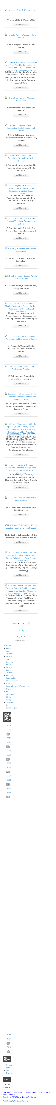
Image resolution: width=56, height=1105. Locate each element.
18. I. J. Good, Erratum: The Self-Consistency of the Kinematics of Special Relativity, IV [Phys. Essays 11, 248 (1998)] (21, 566)
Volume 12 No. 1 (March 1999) (21, 20)
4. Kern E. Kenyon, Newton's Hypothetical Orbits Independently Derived (21, 138)
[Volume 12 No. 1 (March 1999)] (21, 10)
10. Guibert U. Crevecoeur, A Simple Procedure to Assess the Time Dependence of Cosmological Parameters (21, 317)
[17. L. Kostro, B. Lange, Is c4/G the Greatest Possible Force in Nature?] (21, 526)
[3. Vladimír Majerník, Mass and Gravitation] (21, 99)
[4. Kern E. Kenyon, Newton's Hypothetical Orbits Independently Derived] (21, 128)
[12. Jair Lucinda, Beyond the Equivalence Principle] (21, 367)
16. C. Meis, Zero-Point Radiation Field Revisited (21, 508)
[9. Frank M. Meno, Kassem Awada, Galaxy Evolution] (21, 277)
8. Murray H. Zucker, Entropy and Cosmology (21, 259)
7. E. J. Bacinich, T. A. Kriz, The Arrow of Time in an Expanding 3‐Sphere (21, 231)
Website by (7, 1101)
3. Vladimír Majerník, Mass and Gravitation (21, 108)
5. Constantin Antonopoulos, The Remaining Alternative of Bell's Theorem (21, 168)
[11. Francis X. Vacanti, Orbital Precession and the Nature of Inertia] (21, 337)
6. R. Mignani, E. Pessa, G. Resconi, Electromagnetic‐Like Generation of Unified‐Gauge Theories (21, 199)
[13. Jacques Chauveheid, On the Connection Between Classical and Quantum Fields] (21, 396)
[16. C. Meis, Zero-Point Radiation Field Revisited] (21, 499)
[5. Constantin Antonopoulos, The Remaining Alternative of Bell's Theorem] (21, 158)
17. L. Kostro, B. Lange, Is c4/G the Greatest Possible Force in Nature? (21, 536)
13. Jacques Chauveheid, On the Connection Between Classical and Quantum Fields (21, 406)
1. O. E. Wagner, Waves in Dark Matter (21, 46)
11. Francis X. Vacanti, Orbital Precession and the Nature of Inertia (21, 348)
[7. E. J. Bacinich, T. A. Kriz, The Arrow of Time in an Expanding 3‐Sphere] (21, 221)
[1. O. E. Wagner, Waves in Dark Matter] (21, 36)
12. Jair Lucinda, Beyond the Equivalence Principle (21, 377)
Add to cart (21, 24)
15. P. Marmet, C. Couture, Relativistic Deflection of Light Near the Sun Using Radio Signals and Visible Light (21, 479)
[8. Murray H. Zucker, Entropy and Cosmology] (21, 250)
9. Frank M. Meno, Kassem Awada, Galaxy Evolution (21, 287)
